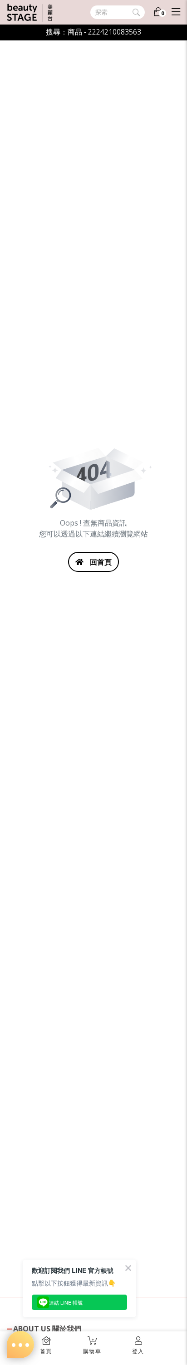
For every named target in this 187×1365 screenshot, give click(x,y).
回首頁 (100, 562)
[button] (92, 1342)
